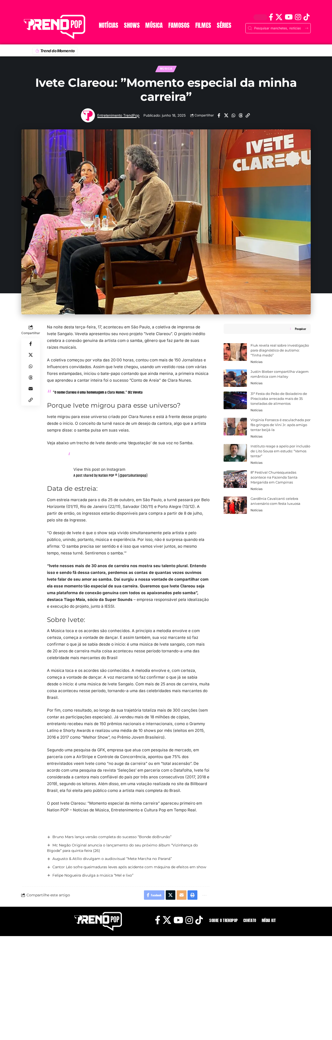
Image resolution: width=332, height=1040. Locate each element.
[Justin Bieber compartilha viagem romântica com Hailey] (235, 378)
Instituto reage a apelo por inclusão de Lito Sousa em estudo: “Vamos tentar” (280, 451)
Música (166, 68)
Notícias (256, 362)
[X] (278, 17)
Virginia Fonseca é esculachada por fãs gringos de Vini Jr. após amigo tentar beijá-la (280, 425)
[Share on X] (226, 115)
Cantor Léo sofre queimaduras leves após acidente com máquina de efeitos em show (129, 867)
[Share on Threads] (240, 115)
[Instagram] (298, 17)
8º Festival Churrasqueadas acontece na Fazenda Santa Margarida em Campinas (274, 477)
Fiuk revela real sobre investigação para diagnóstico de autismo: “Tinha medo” (280, 350)
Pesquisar (300, 329)
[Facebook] (270, 17)
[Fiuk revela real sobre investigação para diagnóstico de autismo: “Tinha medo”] (235, 352)
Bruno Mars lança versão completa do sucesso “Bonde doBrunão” (111, 836)
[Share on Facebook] (219, 115)
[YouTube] (288, 17)
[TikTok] (306, 17)
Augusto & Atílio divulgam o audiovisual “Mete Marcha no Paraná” (112, 858)
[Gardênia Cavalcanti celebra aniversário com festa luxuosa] (235, 505)
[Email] (30, 388)
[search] (27, 9)
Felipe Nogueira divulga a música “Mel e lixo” (92, 875)
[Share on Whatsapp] (233, 115)
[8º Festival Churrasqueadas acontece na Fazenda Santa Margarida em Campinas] (235, 479)
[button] (248, 115)
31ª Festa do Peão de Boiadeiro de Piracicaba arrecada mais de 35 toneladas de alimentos (279, 399)
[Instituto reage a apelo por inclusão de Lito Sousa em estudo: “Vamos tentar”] (235, 453)
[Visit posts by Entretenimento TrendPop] (88, 115)
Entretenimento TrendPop (118, 115)
